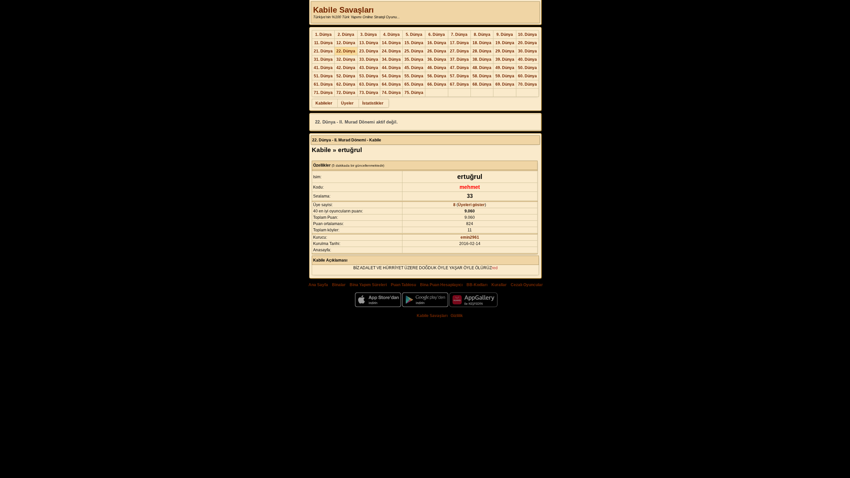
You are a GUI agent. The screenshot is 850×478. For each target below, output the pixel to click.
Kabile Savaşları (343, 9)
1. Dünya (323, 34)
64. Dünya (391, 84)
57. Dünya (459, 76)
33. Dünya (368, 59)
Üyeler (347, 103)
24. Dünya (391, 51)
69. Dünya (504, 84)
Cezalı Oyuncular (527, 284)
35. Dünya (413, 59)
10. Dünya (527, 34)
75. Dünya (413, 92)
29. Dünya (504, 51)
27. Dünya (459, 51)
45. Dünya (413, 67)
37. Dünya (459, 59)
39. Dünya (504, 59)
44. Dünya (391, 67)
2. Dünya (346, 34)
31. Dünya (323, 59)
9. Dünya (504, 34)
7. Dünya (459, 34)
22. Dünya (345, 51)
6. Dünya (436, 34)
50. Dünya (527, 67)
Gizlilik (457, 315)
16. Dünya (436, 42)
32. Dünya (345, 59)
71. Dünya (323, 92)
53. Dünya (368, 76)
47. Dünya (459, 67)
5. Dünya (414, 34)
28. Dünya (481, 51)
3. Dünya (368, 34)
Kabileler (323, 103)
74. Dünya (391, 92)
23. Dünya (368, 51)
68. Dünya (481, 84)
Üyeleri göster (471, 204)
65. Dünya (413, 84)
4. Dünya (391, 34)
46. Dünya (436, 67)
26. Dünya (436, 51)
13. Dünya (368, 42)
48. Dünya (481, 67)
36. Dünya (436, 59)
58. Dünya (481, 76)
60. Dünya (527, 76)
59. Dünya (504, 76)
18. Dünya (481, 42)
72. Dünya (345, 92)
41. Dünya (323, 67)
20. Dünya (527, 42)
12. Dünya (345, 42)
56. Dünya (436, 76)
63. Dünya (368, 84)
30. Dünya (527, 51)
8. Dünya (482, 34)
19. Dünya (504, 42)
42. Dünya (345, 67)
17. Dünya (459, 42)
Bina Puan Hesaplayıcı (441, 284)
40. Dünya (527, 59)
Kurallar (499, 284)
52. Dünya (345, 76)
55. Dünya (413, 76)
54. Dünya (391, 76)
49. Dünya (504, 67)
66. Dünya (436, 84)
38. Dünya (481, 59)
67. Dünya (459, 84)
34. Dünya (391, 59)
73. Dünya (368, 92)
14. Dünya (391, 42)
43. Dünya (368, 67)
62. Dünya (345, 84)
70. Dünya (527, 84)
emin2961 (470, 237)
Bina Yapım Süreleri (368, 284)
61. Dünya (323, 84)
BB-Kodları (477, 284)
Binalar (339, 284)
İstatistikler (372, 103)
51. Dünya (323, 76)
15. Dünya (413, 42)
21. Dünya (323, 51)
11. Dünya (323, 42)
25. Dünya (413, 51)
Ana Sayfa (318, 284)
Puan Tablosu (403, 284)
